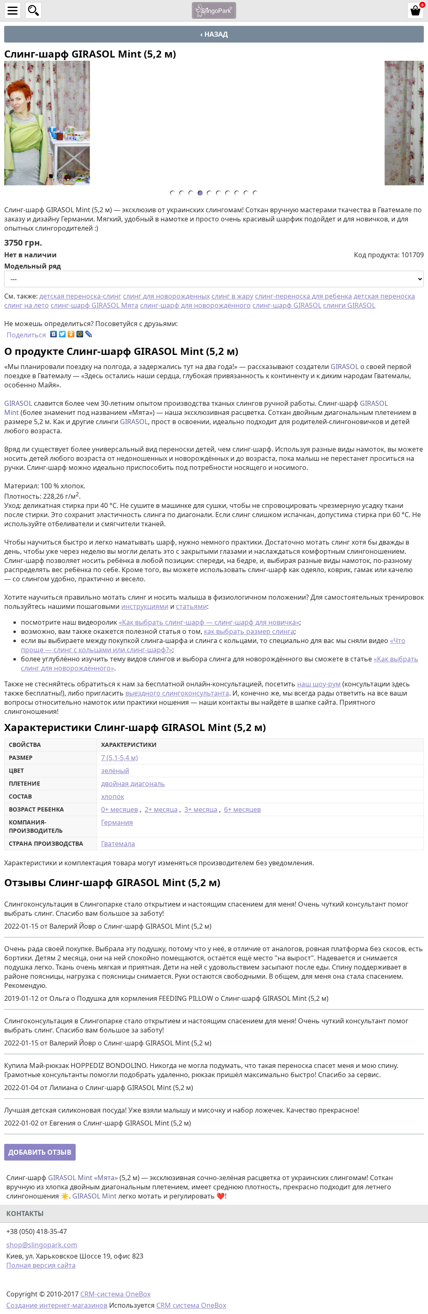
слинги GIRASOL (349, 305)
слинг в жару (232, 296)
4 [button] (202, 194)
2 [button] (184, 194)
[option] (214, 123)
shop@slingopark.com (41, 1244)
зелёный (115, 770)
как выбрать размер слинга (249, 631)
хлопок (112, 796)
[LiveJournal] (88, 334)
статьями (191, 606)
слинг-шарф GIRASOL (286, 305)
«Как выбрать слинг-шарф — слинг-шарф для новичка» (209, 622)
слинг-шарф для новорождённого (195, 305)
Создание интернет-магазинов (56, 1305)
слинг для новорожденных (166, 296)
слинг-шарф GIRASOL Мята (94, 305)
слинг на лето (26, 305)
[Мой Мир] (80, 334)
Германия (117, 822)
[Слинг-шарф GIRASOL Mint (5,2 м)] (214, 123)
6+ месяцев (242, 809)
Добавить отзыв (39, 1152)
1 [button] (174, 194)
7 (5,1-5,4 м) (119, 757)
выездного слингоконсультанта (177, 693)
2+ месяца (161, 809)
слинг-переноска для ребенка (303, 296)
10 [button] (258, 194)
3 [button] (193, 194)
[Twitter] (62, 334)
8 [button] (239, 194)
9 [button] (248, 194)
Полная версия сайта (41, 1265)
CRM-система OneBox (115, 1294)
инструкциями (144, 606)
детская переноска (384, 296)
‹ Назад (214, 34)
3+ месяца (200, 809)
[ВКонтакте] (53, 334)
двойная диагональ (133, 783)
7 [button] (230, 194)
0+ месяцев (119, 809)
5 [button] (211, 194)
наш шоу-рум (319, 683)
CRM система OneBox (191, 1305)
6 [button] (220, 194)
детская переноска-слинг (80, 296)
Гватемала (118, 843)
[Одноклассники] (71, 334)
